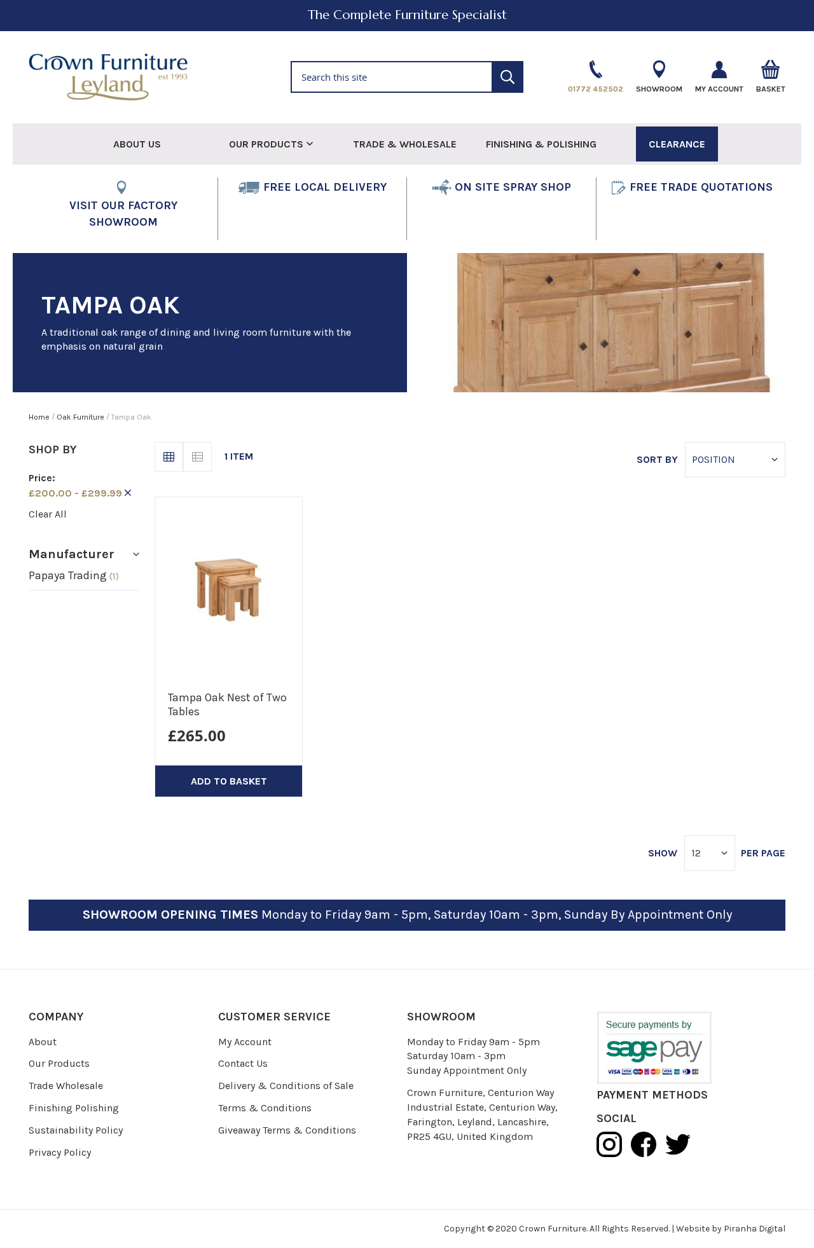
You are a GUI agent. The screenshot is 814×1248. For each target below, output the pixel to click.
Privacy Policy (60, 1152)
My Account (245, 1042)
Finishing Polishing (74, 1108)
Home (40, 417)
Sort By (657, 459)
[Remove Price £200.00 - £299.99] (128, 493)
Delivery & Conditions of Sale (286, 1086)
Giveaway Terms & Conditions (287, 1130)
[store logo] (108, 77)
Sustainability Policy (76, 1130)
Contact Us (243, 1063)
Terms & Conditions (265, 1108)
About (43, 1042)
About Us (137, 144)
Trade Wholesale (66, 1086)
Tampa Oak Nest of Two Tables (227, 704)
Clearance (677, 144)
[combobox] (407, 77)
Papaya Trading (74, 575)
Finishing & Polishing (541, 144)
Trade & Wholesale (405, 144)
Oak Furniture (81, 417)
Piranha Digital (754, 1228)
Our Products (59, 1063)
